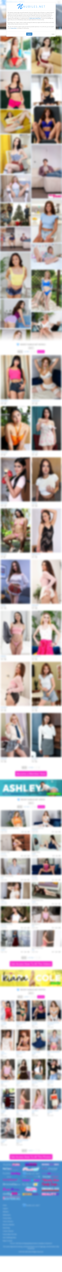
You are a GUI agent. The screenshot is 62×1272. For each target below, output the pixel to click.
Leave (53, 34)
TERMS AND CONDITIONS (35, 18)
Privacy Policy (13, 28)
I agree (29, 34)
